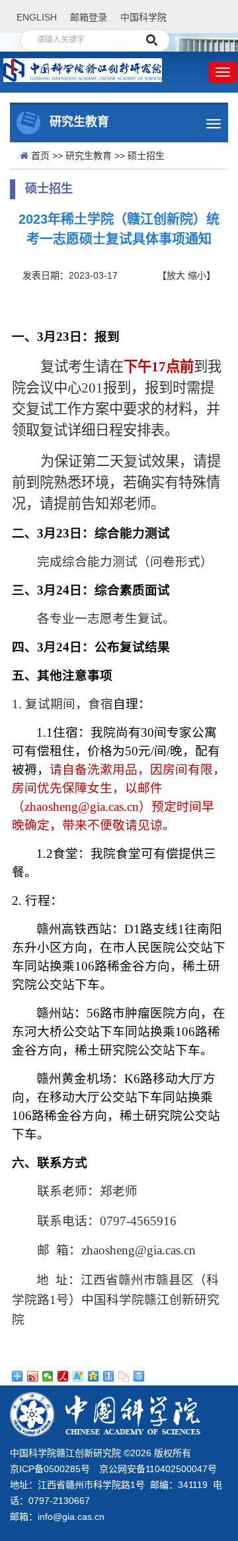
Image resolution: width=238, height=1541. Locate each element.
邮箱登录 (88, 17)
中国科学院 (143, 17)
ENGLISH (37, 17)
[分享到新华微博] (78, 1376)
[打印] (139, 1376)
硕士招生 (146, 155)
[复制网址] (124, 1376)
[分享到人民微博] (63, 1376)
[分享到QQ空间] (93, 1376)
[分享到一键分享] (108, 1376)
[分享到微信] (48, 1376)
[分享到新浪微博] (32, 1376)
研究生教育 (88, 155)
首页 (40, 155)
